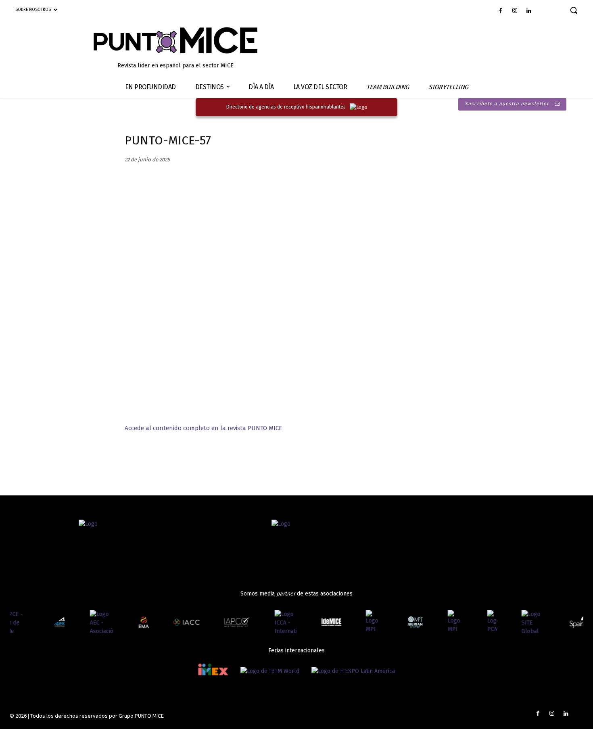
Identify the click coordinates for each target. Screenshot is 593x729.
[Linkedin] (529, 11)
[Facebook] (500, 11)
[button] (573, 10)
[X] (170, 459)
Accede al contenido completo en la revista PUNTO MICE (203, 428)
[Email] (188, 459)
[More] (225, 459)
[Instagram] (514, 11)
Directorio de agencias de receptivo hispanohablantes (286, 107)
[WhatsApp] (207, 459)
